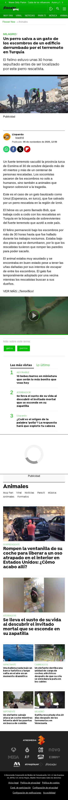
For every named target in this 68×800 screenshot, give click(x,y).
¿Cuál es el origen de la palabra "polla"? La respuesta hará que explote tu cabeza (37, 423)
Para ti (42, 15)
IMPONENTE (9, 711)
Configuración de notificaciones (27, 793)
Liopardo (22, 415)
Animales (15, 487)
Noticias (30, 15)
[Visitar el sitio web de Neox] (40, 749)
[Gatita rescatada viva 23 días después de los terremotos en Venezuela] (50, 700)
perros (24, 348)
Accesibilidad (49, 793)
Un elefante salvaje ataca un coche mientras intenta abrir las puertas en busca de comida (17, 719)
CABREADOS (41, 664)
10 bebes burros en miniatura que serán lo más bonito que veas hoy (37, 380)
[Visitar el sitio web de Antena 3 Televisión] (13, 749)
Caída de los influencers (39, 2)
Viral (19, 15)
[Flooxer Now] (15, 9)
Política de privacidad (30, 783)
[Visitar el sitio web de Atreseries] (27, 757)
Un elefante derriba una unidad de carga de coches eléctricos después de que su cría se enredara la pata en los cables (49, 675)
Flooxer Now (9, 22)
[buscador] (58, 9)
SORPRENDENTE (11, 544)
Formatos (23, 496)
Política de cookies (51, 783)
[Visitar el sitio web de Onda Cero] (40, 757)
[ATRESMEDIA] (34, 740)
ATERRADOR (24, 392)
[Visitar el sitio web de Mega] (13, 757)
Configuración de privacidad (45, 788)
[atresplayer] (51, 9)
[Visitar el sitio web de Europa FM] (54, 757)
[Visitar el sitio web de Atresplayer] (34, 764)
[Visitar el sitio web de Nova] (54, 749)
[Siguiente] (62, 2)
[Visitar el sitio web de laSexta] (27, 749)
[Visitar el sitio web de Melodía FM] (16, 764)
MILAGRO (39, 711)
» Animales (22, 22)
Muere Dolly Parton (17, 2)
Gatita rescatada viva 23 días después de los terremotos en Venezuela (49, 719)
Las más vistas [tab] (21, 365)
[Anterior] (5, 2)
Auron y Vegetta (59, 2)
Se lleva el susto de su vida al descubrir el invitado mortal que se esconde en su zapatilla (37, 401)
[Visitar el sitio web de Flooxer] (51, 764)
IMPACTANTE (9, 664)
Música (53, 15)
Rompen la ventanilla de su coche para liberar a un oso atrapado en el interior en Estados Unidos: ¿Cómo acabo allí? (32, 558)
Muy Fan (8, 15)
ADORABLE (23, 372)
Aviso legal (13, 783)
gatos (9, 348)
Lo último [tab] (43, 365)
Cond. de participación (20, 788)
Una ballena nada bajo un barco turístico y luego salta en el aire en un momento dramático (17, 672)
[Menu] (64, 8)
